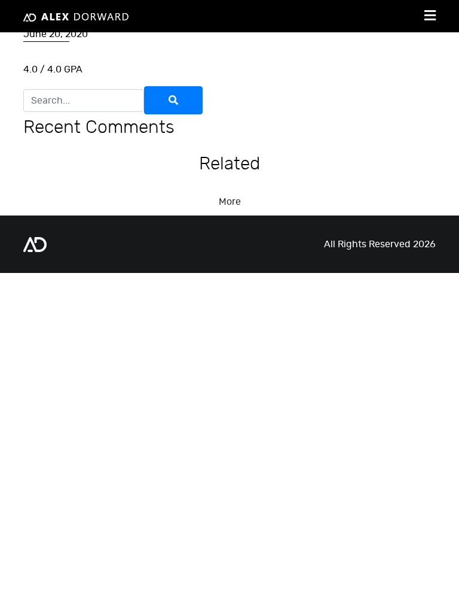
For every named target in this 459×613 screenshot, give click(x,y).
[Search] (173, 100)
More (230, 202)
